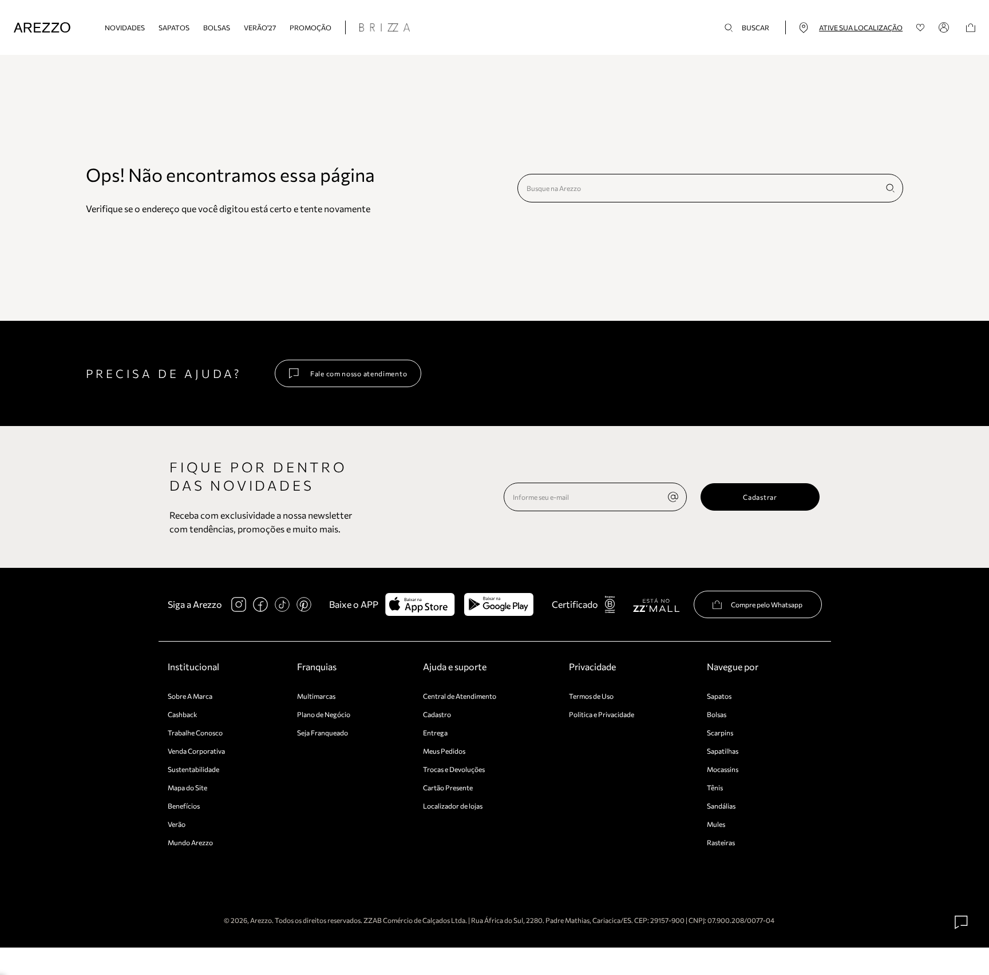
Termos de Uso (591, 696)
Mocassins (722, 769)
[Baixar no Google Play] (498, 604)
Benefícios (184, 806)
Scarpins (720, 733)
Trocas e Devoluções (454, 769)
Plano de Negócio (323, 714)
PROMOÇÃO (310, 27)
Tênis (715, 787)
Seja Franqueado (322, 733)
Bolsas (216, 27)
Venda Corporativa (196, 751)
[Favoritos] (920, 27)
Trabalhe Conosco (195, 733)
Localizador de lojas (452, 806)
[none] (673, 497)
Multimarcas (316, 696)
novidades (125, 27)
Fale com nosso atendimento (358, 373)
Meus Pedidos (444, 751)
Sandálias (721, 806)
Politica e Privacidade (601, 714)
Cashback (182, 714)
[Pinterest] (303, 604)
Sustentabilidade (193, 769)
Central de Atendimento (459, 696)
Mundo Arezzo (190, 842)
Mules (716, 824)
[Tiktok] (282, 604)
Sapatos (174, 27)
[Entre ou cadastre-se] (945, 27)
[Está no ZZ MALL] (656, 605)
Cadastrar (760, 497)
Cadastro (437, 714)
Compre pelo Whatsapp (766, 604)
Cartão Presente (448, 787)
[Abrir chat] (962, 922)
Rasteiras (721, 842)
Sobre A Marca (190, 696)
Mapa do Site (187, 787)
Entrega (435, 733)
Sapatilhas (722, 751)
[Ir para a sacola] (970, 27)
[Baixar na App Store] (419, 604)
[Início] (42, 27)
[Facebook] (260, 604)
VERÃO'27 (260, 27)
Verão (176, 824)
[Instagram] (238, 604)
